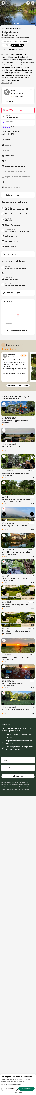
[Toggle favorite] (4, 403)
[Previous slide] (4, 409)
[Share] (28, 3)
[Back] (3, 3)
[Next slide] (32, 409)
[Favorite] (33, 3)
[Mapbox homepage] (8, 323)
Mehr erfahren (15, 1084)
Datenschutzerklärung (22, 789)
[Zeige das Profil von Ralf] (31, 91)
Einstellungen (18, 1093)
